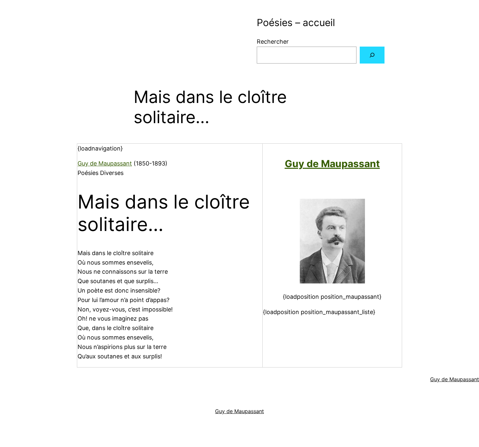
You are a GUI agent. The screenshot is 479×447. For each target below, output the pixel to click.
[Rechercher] (372, 55)
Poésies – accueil (296, 22)
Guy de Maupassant (105, 163)
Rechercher (273, 41)
